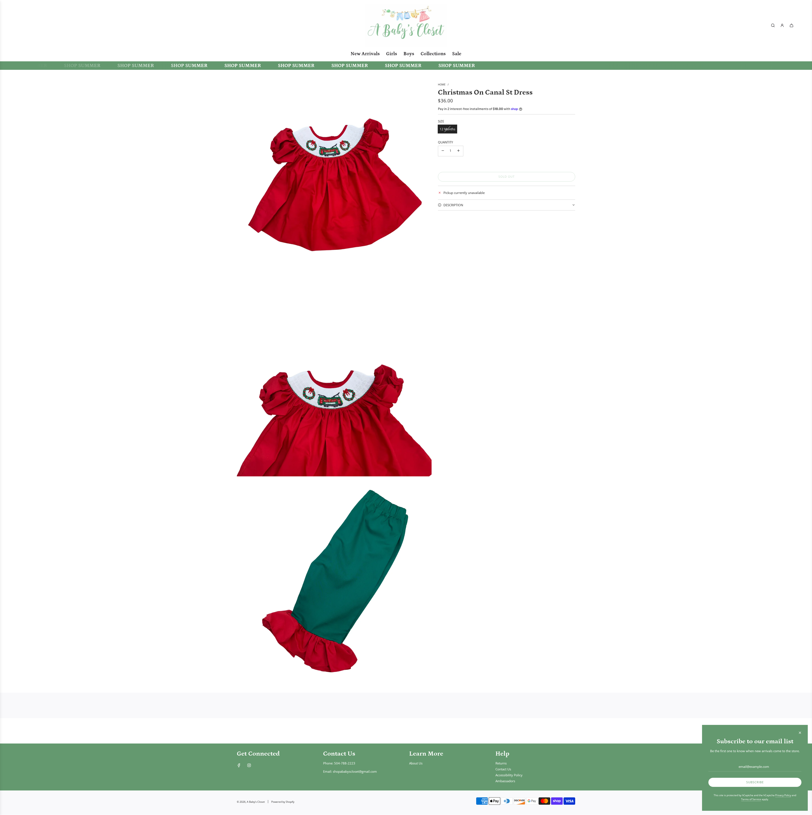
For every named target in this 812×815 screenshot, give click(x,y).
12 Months (447, 129)
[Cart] (791, 25)
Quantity (445, 142)
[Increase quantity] (458, 151)
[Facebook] (239, 765)
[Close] (800, 732)
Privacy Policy (783, 795)
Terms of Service (751, 799)
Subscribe (755, 782)
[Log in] (782, 25)
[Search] (773, 25)
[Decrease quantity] (442, 151)
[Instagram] (249, 765)
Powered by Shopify (282, 802)
